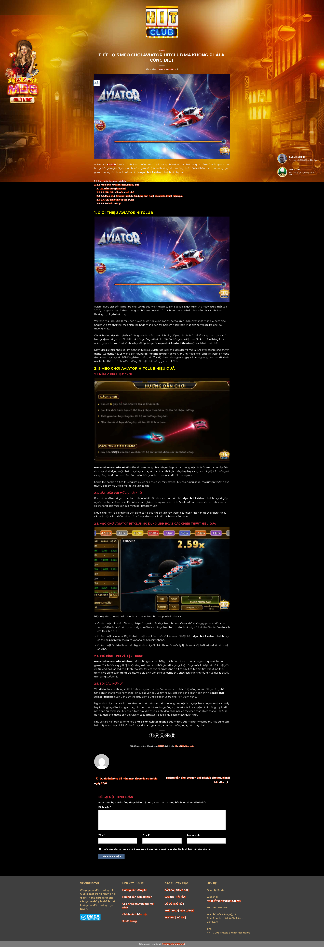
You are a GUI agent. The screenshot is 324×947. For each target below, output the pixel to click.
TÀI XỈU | (181, 896)
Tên (101, 835)
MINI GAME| (187, 910)
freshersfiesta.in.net (173, 944)
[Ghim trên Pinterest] (167, 735)
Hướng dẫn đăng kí (134, 890)
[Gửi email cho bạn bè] (162, 735)
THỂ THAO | (172, 910)
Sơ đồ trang (129, 921)
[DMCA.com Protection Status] (90, 917)
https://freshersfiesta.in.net (224, 900)
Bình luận (104, 807)
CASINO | (170, 896)
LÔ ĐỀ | (169, 903)
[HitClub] (162, 22)
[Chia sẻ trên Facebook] (151, 735)
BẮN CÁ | (170, 890)
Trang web (193, 835)
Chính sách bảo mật (135, 914)
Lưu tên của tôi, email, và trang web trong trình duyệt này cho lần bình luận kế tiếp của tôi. (157, 849)
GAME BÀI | (182, 890)
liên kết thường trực (184, 746)
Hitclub (111, 164)
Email (146, 835)
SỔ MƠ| (181, 917)
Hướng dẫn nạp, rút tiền (137, 896)
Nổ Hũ (162, 51)
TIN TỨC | (171, 917)
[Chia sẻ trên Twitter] (156, 735)
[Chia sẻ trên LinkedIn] (172, 735)
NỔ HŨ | (179, 903)
